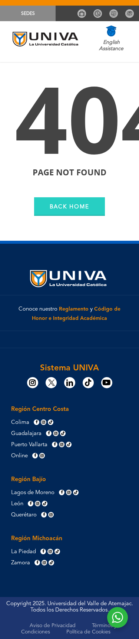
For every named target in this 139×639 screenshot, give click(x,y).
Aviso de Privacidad (53, 625)
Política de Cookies (88, 632)
